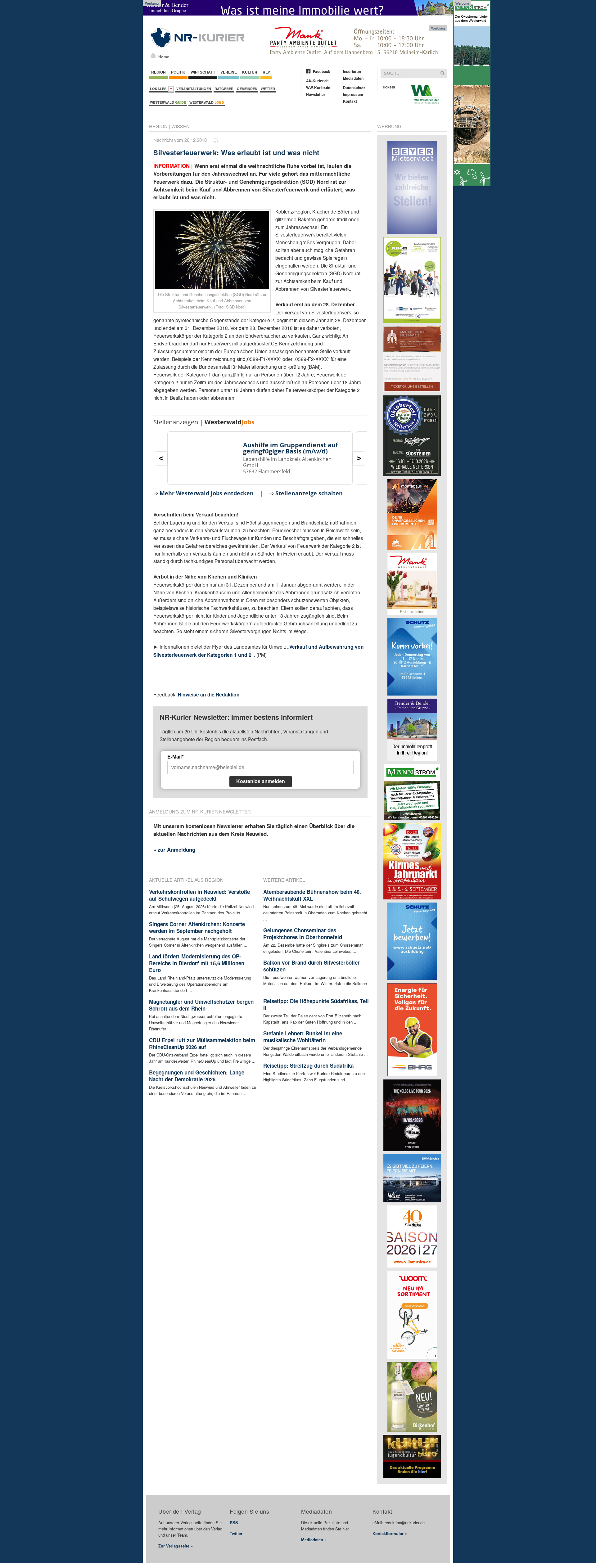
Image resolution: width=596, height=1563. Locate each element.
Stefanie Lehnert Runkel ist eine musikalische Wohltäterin (302, 1036)
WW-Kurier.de (318, 87)
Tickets (388, 87)
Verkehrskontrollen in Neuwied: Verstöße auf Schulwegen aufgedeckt (199, 895)
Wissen (180, 126)
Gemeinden (247, 88)
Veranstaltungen (193, 88)
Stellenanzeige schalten (309, 493)
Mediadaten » (314, 1540)
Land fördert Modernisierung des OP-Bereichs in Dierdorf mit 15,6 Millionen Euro (196, 963)
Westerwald (168, 102)
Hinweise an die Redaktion (209, 694)
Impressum (353, 94)
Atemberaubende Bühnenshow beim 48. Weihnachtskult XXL (312, 895)
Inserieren (352, 71)
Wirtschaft (203, 72)
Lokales (159, 88)
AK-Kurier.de (317, 80)
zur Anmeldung (176, 849)
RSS (234, 1522)
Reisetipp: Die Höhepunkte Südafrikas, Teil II (316, 1004)
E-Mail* (175, 756)
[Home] (153, 55)
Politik (178, 72)
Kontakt (350, 101)
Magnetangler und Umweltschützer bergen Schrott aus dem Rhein (201, 1005)
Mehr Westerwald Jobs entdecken (207, 493)
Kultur (249, 72)
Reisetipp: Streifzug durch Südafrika (308, 1065)
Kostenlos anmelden (260, 781)
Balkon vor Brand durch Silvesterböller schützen (311, 966)
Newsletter (315, 94)
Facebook (321, 71)
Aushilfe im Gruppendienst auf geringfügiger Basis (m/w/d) (290, 448)
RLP (266, 72)
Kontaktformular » (389, 1533)
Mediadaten (353, 78)
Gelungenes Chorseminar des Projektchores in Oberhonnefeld (302, 933)
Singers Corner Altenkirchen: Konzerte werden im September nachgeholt (197, 927)
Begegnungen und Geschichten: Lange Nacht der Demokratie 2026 (196, 1076)
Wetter (268, 88)
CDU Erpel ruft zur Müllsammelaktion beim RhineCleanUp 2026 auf (202, 1043)
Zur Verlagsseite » (175, 1546)
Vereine (228, 72)
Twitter (236, 1533)
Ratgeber (223, 88)
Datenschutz (354, 87)
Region (158, 72)
